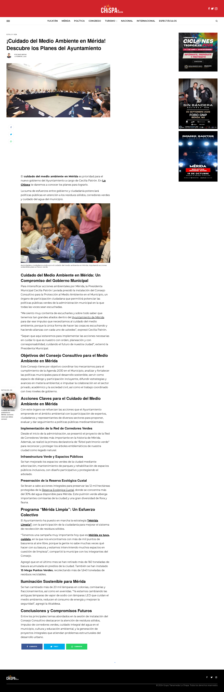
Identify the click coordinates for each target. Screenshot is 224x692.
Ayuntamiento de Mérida (88, 317)
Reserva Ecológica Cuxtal (58, 490)
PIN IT (67, 234)
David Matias (22, 54)
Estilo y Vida (11, 34)
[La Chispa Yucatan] (112, 8)
